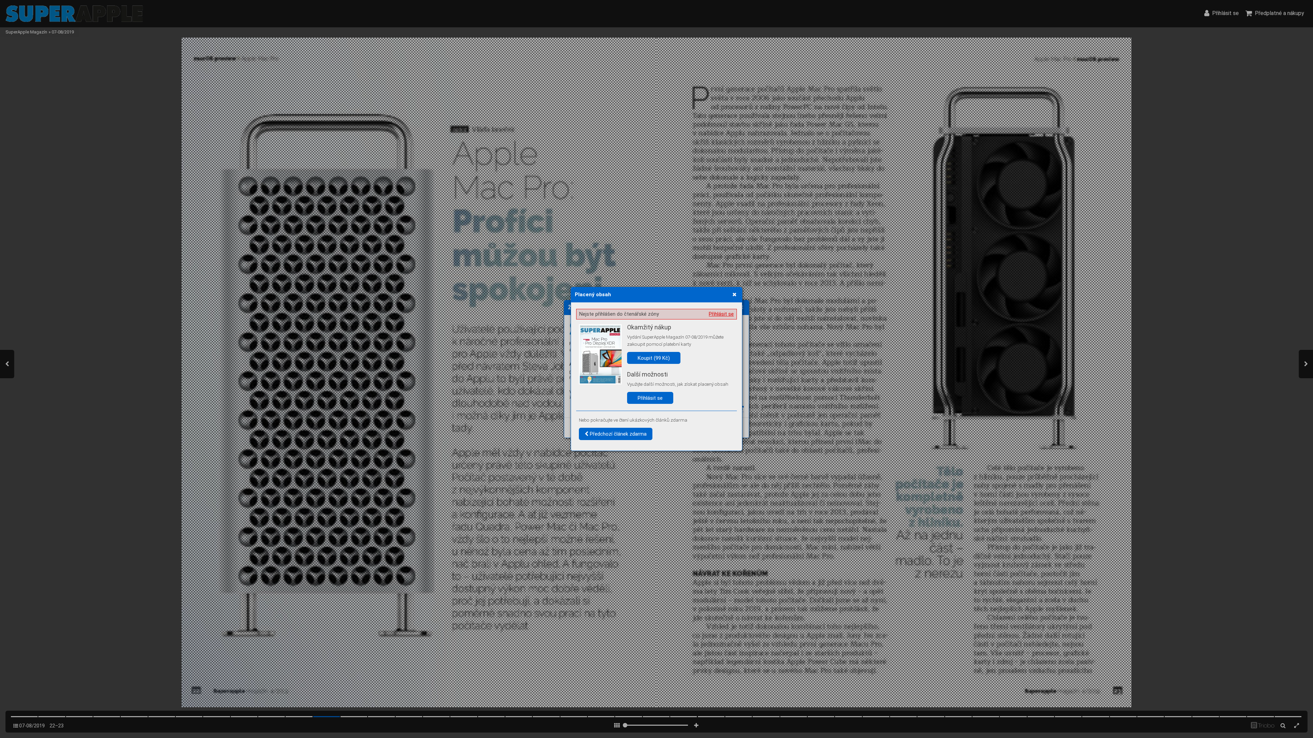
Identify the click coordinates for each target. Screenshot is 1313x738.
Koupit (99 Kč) (654, 358)
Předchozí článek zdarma (617, 434)
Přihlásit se (721, 314)
